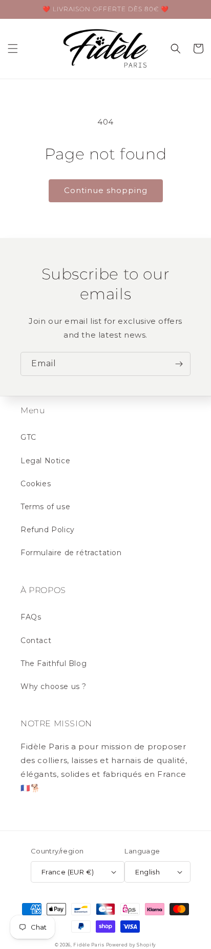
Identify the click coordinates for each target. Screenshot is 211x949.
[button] (13, 48)
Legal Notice (45, 460)
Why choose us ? (53, 686)
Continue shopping (105, 190)
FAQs (30, 617)
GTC (28, 437)
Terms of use (45, 506)
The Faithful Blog (53, 663)
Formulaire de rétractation (71, 552)
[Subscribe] (178, 364)
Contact (35, 640)
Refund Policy (47, 529)
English (147, 872)
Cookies (35, 483)
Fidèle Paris (89, 944)
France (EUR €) (67, 872)
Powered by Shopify (131, 944)
